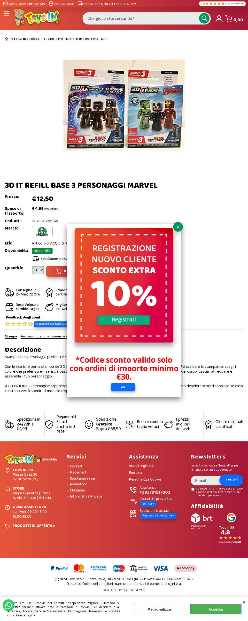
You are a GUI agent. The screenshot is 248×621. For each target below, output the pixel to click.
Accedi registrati (142, 466)
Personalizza (159, 609)
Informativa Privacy (86, 496)
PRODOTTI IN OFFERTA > (34, 526)
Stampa (11, 337)
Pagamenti (78, 472)
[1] (38, 272)
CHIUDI (244, 602)
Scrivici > (148, 503)
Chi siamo (77, 490)
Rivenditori (78, 484)
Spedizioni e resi (82, 479)
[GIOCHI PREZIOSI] (42, 236)
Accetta (216, 609)
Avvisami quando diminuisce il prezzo (50, 337)
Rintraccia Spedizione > (158, 515)
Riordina (135, 472)
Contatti (76, 466)
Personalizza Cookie (145, 479)
